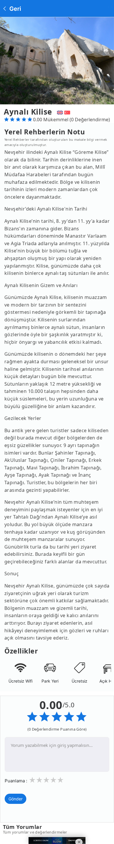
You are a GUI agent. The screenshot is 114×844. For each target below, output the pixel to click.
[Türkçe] (68, 111)
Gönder (15, 798)
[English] (59, 111)
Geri (14, 8)
